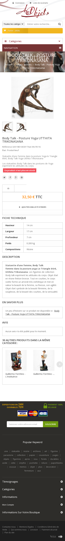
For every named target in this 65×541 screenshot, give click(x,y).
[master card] (60, 536)
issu (35, 459)
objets (6, 459)
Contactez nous (9, 527)
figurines (17, 459)
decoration (51, 466)
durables (54, 459)
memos (23, 466)
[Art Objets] (32, 11)
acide (4, 463)
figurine (54, 451)
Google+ (16, 177)
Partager (10, 177)
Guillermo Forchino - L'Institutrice (15, 375)
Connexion (19, 3)
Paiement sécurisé (49, 529)
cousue (12, 466)
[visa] (53, 536)
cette (13, 463)
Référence (7, 146)
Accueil (8, 64)
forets (44, 459)
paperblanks (57, 463)
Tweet (4, 177)
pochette (33, 463)
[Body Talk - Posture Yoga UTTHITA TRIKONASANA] (7, 127)
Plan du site (9, 532)
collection (21, 455)
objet (32, 466)
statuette (15, 451)
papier (32, 455)
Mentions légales (26, 527)
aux (39, 470)
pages (55, 455)
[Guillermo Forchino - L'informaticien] (46, 360)
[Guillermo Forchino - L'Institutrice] (18, 360)
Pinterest (22, 177)
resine (26, 451)
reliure (44, 463)
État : (4, 150)
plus (40, 466)
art (45, 451)
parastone (8, 455)
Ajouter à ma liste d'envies (33, 207)
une (6, 451)
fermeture (29, 470)
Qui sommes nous (18, 529)
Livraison (34, 529)
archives (37, 451)
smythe (22, 463)
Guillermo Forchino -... (44, 373)
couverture (44, 455)
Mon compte (8, 504)
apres (27, 459)
